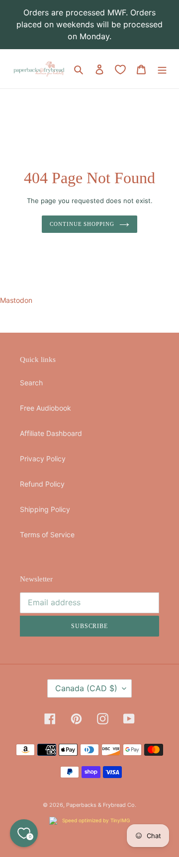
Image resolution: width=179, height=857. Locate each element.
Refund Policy (42, 484)
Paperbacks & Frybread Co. (101, 804)
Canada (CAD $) (86, 688)
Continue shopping (82, 224)
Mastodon (16, 300)
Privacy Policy (43, 458)
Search (31, 382)
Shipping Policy (45, 509)
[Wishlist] (120, 69)
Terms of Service (47, 534)
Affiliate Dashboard (51, 433)
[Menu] (162, 69)
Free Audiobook (45, 408)
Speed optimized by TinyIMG (95, 820)
